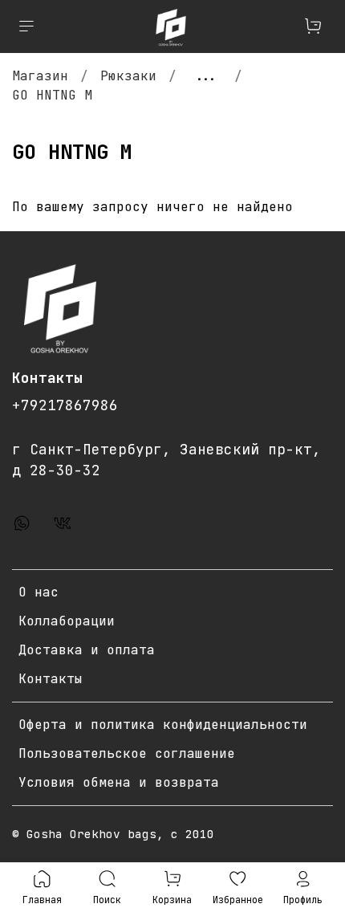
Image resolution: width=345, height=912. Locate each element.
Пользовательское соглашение (126, 753)
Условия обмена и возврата (118, 782)
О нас (38, 592)
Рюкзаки (128, 75)
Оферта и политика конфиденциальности (162, 724)
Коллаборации (66, 621)
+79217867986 (65, 405)
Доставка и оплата (86, 649)
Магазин (40, 75)
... (205, 76)
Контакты (50, 678)
